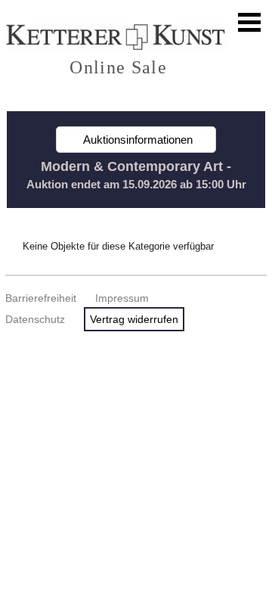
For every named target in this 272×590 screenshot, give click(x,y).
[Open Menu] (249, 23)
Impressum (122, 298)
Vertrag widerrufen (134, 319)
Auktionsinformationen (136, 139)
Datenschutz (35, 319)
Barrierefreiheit (40, 298)
